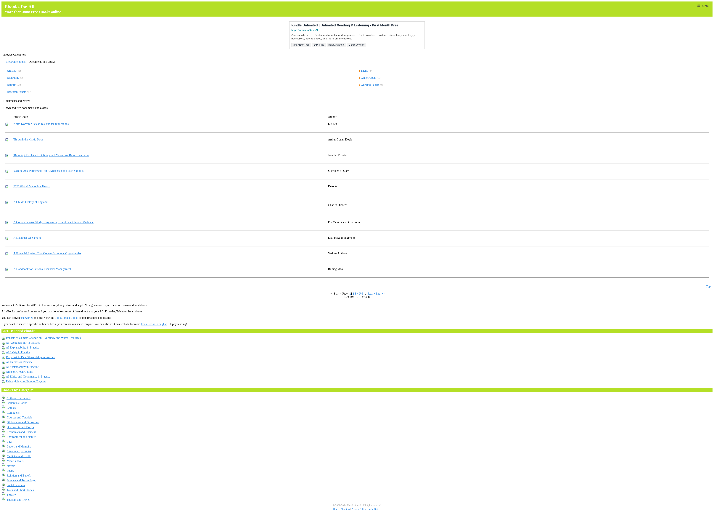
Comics (11, 407)
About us (345, 509)
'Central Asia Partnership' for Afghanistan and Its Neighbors (48, 170)
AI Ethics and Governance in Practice (28, 376)
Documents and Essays (20, 427)
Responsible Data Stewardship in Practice (30, 357)
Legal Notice (374, 509)
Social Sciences (16, 485)
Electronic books (15, 61)
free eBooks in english (154, 324)
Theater (11, 494)
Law (9, 441)
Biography (13, 77)
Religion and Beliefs (19, 475)
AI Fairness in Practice (19, 362)
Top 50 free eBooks (66, 317)
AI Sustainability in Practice (22, 366)
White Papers (368, 77)
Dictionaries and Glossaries (23, 422)
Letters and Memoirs (19, 446)
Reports (11, 84)
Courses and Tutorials (19, 417)
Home (336, 509)
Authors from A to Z (18, 398)
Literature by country (19, 451)
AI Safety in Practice (18, 352)
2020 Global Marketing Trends (31, 186)
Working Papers (370, 84)
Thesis (364, 70)
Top (708, 286)
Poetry (10, 470)
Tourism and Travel (18, 499)
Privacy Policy (358, 509)
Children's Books (17, 403)
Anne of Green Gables (19, 371)
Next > (371, 293)
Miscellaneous (15, 461)
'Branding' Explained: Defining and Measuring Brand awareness (51, 155)
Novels (11, 465)
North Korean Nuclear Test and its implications (41, 123)
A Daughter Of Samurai (27, 237)
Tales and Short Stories (20, 490)
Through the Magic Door (28, 139)
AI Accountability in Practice (23, 342)
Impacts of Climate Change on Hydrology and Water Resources (43, 337)
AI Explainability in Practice (22, 347)
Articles (11, 70)
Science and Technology (21, 480)
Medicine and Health (19, 456)
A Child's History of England (30, 202)
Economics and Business (21, 432)
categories (27, 317)
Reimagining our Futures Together (26, 381)
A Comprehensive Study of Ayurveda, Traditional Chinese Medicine (53, 222)
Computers (13, 412)
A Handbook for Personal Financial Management (42, 269)
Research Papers (16, 91)
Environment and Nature (21, 436)
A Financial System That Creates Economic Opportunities (47, 253)
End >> (380, 293)
